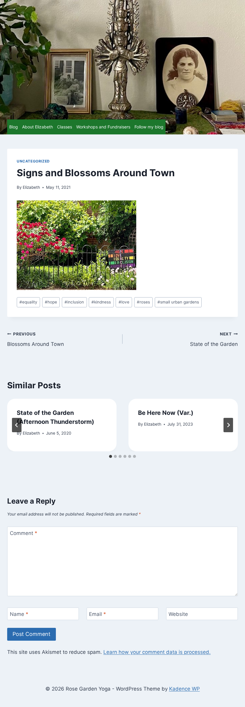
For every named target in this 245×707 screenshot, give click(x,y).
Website (178, 614)
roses (143, 302)
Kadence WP (184, 689)
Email (97, 614)
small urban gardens (178, 302)
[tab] (110, 456)
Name (19, 614)
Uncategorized (33, 161)
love (124, 302)
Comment (23, 533)
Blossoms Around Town (35, 339)
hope (51, 302)
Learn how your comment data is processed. (157, 652)
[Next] (228, 425)
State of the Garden (214, 339)
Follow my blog (148, 126)
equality (28, 302)
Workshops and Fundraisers (103, 126)
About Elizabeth (37, 126)
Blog (13, 126)
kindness (101, 302)
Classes (64, 126)
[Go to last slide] (17, 425)
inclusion (74, 302)
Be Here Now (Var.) (165, 412)
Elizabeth (31, 187)
